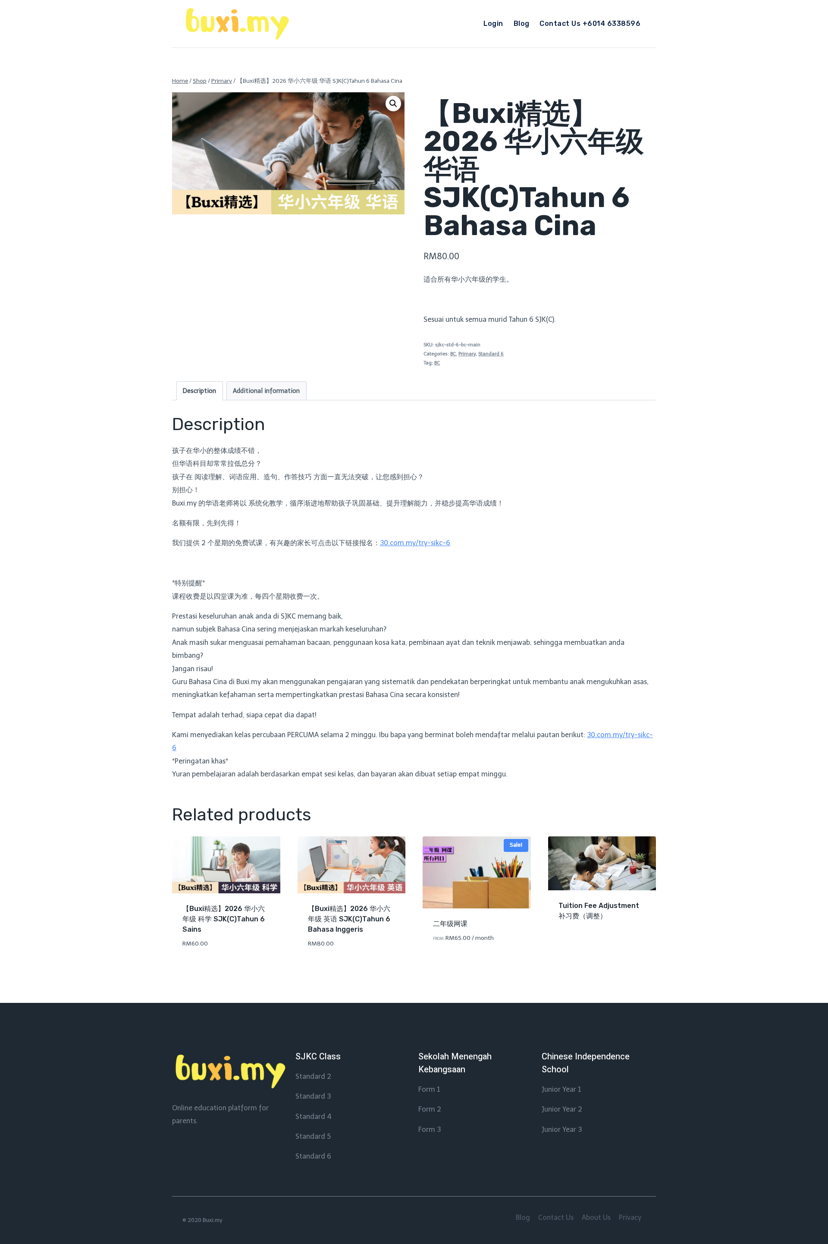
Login (493, 23)
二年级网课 (450, 924)
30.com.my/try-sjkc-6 (415, 543)
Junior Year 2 (562, 1109)
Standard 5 (313, 1136)
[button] (393, 103)
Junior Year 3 (562, 1129)
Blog (522, 23)
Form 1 (429, 1089)
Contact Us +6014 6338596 (589, 23)
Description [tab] (199, 391)
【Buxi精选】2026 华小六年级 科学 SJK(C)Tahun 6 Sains (223, 919)
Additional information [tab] (266, 391)
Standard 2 (313, 1076)
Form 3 (429, 1129)
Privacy (630, 1217)
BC (453, 354)
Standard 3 (313, 1096)
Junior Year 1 (561, 1089)
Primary (467, 354)
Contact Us (556, 1217)
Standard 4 (313, 1116)
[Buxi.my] (236, 24)
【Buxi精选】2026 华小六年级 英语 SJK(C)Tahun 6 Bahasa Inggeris (349, 919)
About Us (596, 1217)
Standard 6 (491, 354)
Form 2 (429, 1109)
